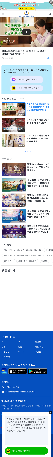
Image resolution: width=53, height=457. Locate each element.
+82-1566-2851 (12, 387)
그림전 (38, 352)
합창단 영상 (8, 261)
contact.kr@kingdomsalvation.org (20, 392)
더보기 (26, 151)
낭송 (20, 347)
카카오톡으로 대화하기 (21, 451)
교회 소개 (5, 356)
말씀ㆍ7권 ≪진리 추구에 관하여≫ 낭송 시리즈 (23, 255)
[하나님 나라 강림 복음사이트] (26, 14)
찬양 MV (44, 261)
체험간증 (5, 352)
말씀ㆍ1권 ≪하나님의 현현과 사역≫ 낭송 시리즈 (23, 250)
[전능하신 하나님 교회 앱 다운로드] (4, 371)
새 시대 (21, 352)
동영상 (38, 342)
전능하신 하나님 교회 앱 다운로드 (18, 365)
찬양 (3, 347)
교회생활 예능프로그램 (27, 261)
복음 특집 (39, 347)
